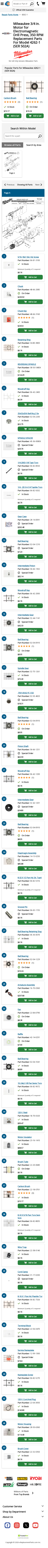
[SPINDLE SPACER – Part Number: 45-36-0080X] (9, 446)
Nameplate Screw (25, 1375)
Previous (10, 184)
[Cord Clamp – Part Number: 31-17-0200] (9, 1280)
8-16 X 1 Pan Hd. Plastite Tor (30, 1296)
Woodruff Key (24, 389)
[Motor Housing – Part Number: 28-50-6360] (9, 1432)
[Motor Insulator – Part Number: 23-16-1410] (9, 1145)
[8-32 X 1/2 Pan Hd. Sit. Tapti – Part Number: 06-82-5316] (9, 888)
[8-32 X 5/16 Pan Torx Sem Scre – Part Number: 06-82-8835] (9, 1227)
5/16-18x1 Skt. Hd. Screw (28, 257)
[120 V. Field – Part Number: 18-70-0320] (9, 1120)
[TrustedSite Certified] (23, 1536)
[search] (32, 4)
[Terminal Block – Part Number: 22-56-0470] (9, 1333)
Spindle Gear (23, 668)
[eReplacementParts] (7, 3)
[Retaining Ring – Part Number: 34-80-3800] (9, 347)
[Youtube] (35, 1525)
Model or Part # (20, 3)
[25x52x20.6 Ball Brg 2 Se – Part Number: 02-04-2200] (9, 421)
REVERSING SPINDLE (27, 364)
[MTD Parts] (9, 1484)
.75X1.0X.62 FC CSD (26, 693)
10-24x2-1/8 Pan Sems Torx (30, 1083)
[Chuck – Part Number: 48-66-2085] (9, 294)
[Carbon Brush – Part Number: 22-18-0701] (12, 86)
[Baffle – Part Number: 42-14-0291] (9, 1042)
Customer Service (12, 1506)
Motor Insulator (25, 1137)
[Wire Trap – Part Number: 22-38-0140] (9, 1255)
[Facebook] (7, 1525)
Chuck (20, 286)
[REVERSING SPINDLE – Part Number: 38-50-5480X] (9, 372)
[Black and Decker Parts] (9, 1478)
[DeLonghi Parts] (22, 1484)
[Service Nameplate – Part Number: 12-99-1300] (9, 1358)
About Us (8, 1516)
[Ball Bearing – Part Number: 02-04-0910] (9, 649)
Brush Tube (23, 1161)
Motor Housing (24, 1424)
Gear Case (22, 516)
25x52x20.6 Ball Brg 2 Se (28, 413)
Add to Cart (15, 116)
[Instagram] (17, 1525)
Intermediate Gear (26, 615)
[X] (26, 1525)
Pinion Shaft (23, 746)
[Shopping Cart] (43, 3)
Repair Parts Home (10, 14)
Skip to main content (23, 23)
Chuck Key (22, 311)
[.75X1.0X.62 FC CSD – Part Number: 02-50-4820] (9, 701)
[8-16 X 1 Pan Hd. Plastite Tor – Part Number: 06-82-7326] (9, 1307)
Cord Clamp (23, 1271)
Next (37, 184)
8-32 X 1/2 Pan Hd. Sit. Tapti (30, 877)
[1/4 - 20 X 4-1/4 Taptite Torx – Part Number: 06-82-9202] (9, 498)
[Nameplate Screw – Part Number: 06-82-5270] (9, 1383)
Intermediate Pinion (26, 565)
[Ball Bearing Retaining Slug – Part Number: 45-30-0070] (9, 939)
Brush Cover (23, 1448)
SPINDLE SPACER (25, 438)
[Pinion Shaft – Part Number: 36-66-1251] (9, 754)
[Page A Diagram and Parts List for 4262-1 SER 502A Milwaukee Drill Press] (23, 224)
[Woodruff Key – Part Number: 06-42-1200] (9, 781)
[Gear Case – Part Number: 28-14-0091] (9, 524)
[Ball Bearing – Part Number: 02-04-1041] (9, 1066)
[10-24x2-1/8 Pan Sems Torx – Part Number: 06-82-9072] (9, 1094)
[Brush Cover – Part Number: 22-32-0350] (9, 1456)
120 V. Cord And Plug (27, 1399)
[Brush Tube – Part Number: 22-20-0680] (9, 1170)
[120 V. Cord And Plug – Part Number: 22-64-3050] (9, 1407)
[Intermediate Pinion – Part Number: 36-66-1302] (9, 573)
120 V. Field (22, 1112)
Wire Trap (22, 1247)
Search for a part (12, 136)
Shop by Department (14, 1511)
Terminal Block (24, 1325)
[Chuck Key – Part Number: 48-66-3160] (9, 321)
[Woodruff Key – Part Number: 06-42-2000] (9, 598)
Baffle (20, 1034)
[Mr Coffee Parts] (35, 1484)
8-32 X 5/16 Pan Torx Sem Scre (29, 1216)
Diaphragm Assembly (27, 853)
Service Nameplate (26, 1350)
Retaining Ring (24, 339)
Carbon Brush (10, 98)
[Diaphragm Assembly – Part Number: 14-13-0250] (9, 861)
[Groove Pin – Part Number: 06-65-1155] (9, 915)
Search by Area (33, 145)
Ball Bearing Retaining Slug (30, 931)
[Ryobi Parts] (35, 1478)
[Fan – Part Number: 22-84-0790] (9, 1017)
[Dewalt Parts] (22, 1478)
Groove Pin (22, 907)
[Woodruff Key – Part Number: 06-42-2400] (9, 397)
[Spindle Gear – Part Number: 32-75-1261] (9, 676)
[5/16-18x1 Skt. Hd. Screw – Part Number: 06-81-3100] (9, 268)
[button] (2, 3)
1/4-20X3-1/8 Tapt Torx (28, 462)
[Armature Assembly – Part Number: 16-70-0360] (9, 993)
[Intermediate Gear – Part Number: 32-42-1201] (9, 807)
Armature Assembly (26, 985)
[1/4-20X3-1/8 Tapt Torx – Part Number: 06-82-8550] (9, 470)
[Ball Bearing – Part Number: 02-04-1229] (35, 86)
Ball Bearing (31, 98)
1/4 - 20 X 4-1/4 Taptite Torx (30, 487)
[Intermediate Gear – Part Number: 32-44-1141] (9, 623)
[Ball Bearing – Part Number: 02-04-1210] (9, 549)
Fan (19, 1009)
